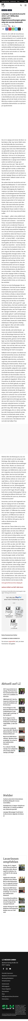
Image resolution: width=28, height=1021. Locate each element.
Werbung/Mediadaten (7, 978)
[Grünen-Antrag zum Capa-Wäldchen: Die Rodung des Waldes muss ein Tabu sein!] (21, 909)
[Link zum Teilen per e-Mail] (19, 29)
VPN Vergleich (5, 986)
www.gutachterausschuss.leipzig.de (12, 583)
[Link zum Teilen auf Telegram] (16, 29)
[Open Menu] (25, 5)
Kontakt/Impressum (7, 973)
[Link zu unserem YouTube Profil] (10, 968)
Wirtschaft (4, 10)
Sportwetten (5, 991)
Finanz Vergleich (6, 989)
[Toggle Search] (21, 5)
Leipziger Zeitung (5, 1)
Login (25, 1)
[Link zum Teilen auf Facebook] (6, 29)
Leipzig (9, 10)
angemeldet (11, 641)
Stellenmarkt (13, 1)
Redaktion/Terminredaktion (9, 975)
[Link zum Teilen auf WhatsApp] (13, 29)
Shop (18, 1)
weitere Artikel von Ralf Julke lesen (12, 587)
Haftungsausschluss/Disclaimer (10, 996)
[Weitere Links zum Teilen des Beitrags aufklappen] (22, 29)
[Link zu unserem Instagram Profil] (6, 968)
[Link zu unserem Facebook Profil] (3, 968)
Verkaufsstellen (6, 980)
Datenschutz (5, 999)
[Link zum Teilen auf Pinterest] (10, 29)
